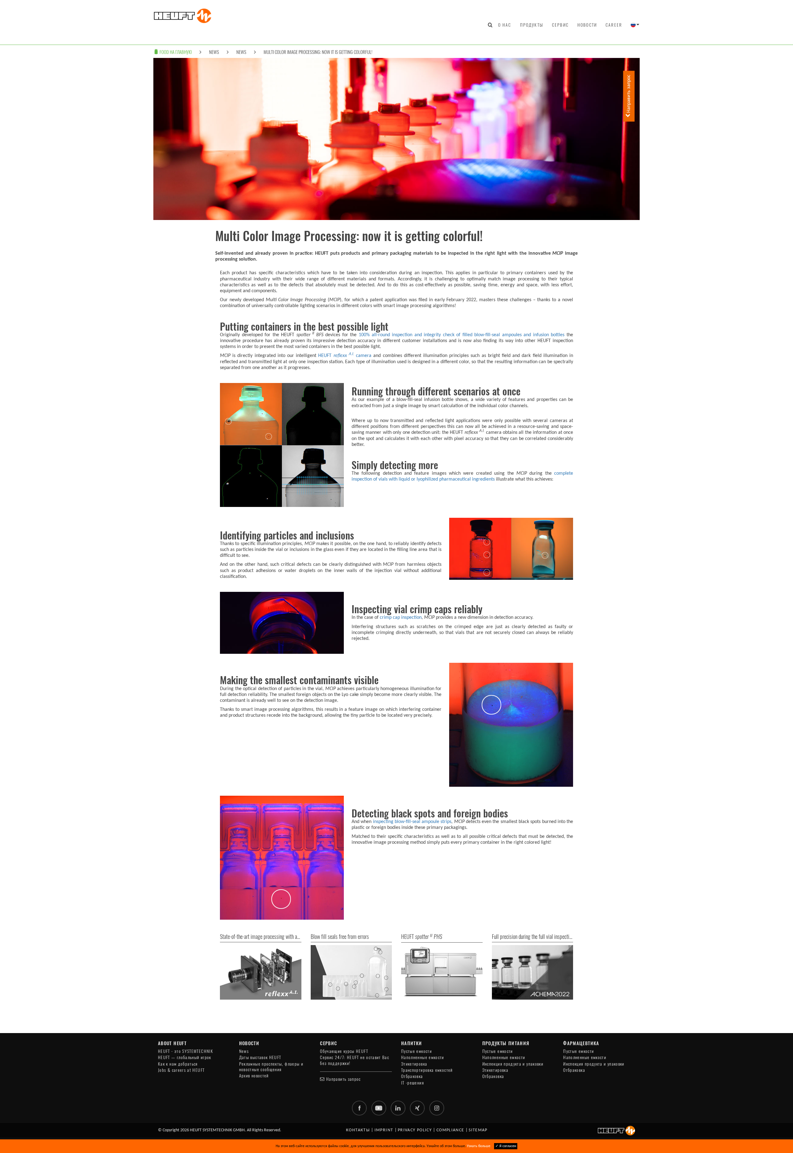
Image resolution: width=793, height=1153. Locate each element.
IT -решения (412, 1083)
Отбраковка (412, 1076)
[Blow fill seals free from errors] (351, 972)
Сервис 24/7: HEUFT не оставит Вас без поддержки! (354, 1060)
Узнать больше (478, 1146)
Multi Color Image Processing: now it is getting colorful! (318, 52)
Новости (587, 25)
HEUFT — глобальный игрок (184, 1057)
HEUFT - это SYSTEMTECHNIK (185, 1051)
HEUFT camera (344, 355)
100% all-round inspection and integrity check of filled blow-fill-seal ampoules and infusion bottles (462, 334)
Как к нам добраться (178, 1064)
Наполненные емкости (422, 1057)
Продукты (531, 25)
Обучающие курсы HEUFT (344, 1051)
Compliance (450, 1130)
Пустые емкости (416, 1051)
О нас (504, 25)
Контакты (358, 1130)
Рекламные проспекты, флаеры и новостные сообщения (271, 1066)
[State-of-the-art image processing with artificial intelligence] (260, 972)
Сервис (560, 25)
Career (614, 25)
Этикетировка (414, 1064)
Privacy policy (415, 1130)
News (214, 52)
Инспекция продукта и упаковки (512, 1064)
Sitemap (478, 1130)
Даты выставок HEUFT (260, 1057)
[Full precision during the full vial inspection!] (532, 972)
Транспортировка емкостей (427, 1070)
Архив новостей (254, 1076)
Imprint (384, 1130)
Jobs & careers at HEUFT (181, 1070)
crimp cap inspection (401, 617)
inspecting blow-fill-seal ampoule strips (412, 821)
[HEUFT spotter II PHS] (442, 972)
